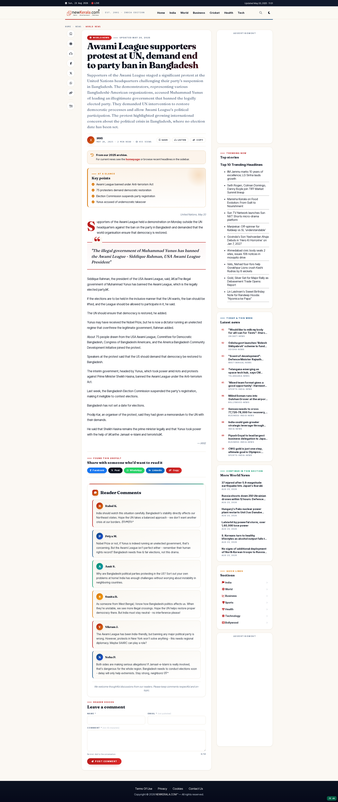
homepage (133, 159)
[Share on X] (71, 73)
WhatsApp (136, 470)
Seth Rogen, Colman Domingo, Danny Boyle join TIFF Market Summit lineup (246, 189)
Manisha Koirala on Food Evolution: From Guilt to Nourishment (242, 202)
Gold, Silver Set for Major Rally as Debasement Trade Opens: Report (247, 281)
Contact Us (196, 788)
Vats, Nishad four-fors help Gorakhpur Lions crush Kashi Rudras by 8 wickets (245, 267)
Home (161, 12)
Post (117, 470)
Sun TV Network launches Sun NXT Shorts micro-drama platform (246, 216)
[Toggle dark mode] (269, 12)
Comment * (103, 728)
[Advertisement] (244, 88)
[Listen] (71, 53)
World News (93, 26)
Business (199, 12)
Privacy (162, 788)
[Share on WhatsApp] (71, 83)
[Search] (260, 12)
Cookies (178, 788)
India (173, 12)
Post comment (106, 761)
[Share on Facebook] (71, 63)
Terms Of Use (143, 788)
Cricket (215, 12)
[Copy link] (71, 93)
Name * (91, 714)
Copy (176, 470)
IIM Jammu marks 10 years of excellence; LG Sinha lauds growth (245, 175)
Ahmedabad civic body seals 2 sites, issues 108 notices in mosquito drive (246, 254)
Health (228, 12)
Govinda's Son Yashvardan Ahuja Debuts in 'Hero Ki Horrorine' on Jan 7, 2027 (248, 240)
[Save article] (71, 34)
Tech (241, 12)
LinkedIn (157, 470)
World (184, 12)
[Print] (71, 44)
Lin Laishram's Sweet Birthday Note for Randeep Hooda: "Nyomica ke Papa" (246, 295)
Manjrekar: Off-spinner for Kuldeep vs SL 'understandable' (246, 228)
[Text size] (71, 106)
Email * (159, 714)
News (79, 26)
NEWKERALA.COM (166, 794)
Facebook (98, 470)
